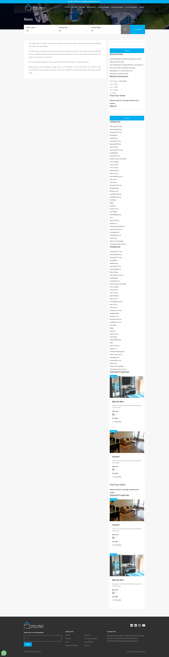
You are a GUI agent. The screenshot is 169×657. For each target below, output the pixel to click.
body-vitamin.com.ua (116, 150)
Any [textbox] (27, 31)
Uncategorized (114, 232)
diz (115, 93)
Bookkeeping (114, 153)
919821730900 (112, 641)
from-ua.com (114, 167)
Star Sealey (123, 81)
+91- (137, 638)
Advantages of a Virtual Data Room (121, 71)
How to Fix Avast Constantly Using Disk (122, 68)
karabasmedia (114, 188)
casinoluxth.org (115, 156)
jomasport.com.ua (115, 185)
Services (82, 7)
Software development (117, 226)
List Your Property (131, 7)
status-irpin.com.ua (116, 229)
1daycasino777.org (116, 126)
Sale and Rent (91, 7)
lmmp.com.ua (114, 209)
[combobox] (40, 30)
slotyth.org (113, 223)
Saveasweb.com (140, 651)
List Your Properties (90, 638)
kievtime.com (114, 191)
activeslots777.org (116, 132)
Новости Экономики (117, 241)
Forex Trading (114, 162)
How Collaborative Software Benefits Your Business (126, 65)
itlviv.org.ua (113, 182)
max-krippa (113, 212)
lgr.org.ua (113, 206)
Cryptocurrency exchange (118, 159)
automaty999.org (115, 144)
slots (111, 217)
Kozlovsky (113, 200)
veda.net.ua (113, 238)
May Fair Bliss (118, 401)
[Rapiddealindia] (35, 9)
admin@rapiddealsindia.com (130, 641)
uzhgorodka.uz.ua (115, 235)
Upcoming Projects (117, 7)
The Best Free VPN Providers (119, 74)
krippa (112, 203)
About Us (74, 7)
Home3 (67, 7)
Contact (141, 7)
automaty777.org (115, 141)
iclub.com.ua (114, 173)
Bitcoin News (114, 147)
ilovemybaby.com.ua (116, 176)
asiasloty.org (114, 138)
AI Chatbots (113, 135)
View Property (127, 393)
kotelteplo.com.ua (115, 197)
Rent (67, 642)
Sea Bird (115, 457)
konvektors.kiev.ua (115, 194)
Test (116, 84)
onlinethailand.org (115, 215)
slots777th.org (114, 220)
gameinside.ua (114, 170)
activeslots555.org (116, 129)
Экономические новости (118, 244)
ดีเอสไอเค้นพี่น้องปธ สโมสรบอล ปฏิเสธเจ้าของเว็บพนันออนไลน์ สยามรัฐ (125, 60)
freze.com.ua (114, 165)
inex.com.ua (113, 179)
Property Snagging (103, 7)
